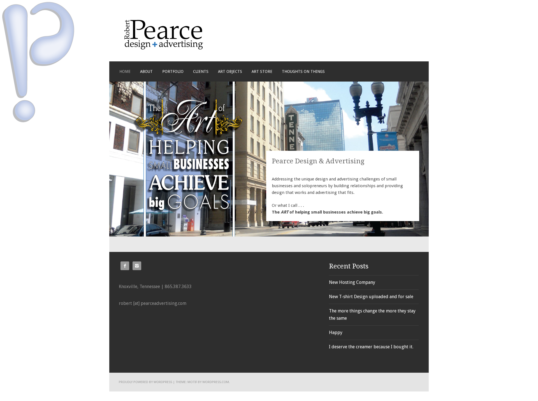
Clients (200, 71)
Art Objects (230, 71)
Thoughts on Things (303, 71)
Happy (335, 332)
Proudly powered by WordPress (145, 382)
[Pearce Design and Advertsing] (163, 48)
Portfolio (173, 71)
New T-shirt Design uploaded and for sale (371, 296)
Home (125, 71)
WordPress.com (215, 382)
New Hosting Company (352, 282)
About (146, 71)
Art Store (262, 71)
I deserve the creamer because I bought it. (371, 346)
